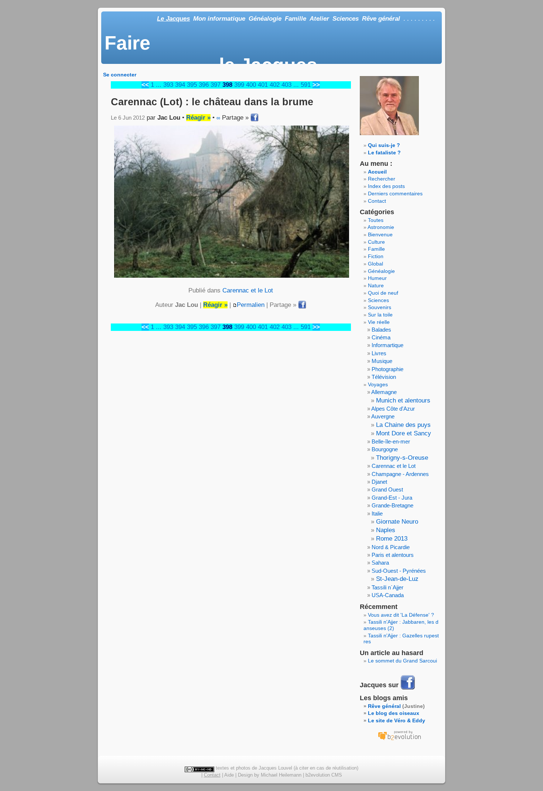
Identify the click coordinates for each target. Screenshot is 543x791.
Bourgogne (385, 449)
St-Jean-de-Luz (397, 578)
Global (375, 264)
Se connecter (119, 75)
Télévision (384, 377)
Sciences (345, 18)
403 (286, 84)
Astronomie (381, 227)
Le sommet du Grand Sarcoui (402, 661)
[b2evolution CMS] (399, 740)
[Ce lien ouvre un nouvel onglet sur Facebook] (407, 688)
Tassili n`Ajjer (387, 587)
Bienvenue (380, 234)
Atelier (319, 18)
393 (168, 84)
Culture (376, 242)
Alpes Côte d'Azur (393, 408)
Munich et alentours (403, 400)
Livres (379, 353)
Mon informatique (219, 18)
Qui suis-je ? (384, 145)
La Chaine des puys (403, 424)
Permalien (250, 304)
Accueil (377, 172)
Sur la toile (380, 315)
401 (263, 84)
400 (251, 84)
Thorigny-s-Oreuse (402, 457)
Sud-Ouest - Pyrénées (399, 571)
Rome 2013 (391, 538)
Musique (382, 361)
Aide (229, 775)
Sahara (380, 562)
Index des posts (386, 186)
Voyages (378, 384)
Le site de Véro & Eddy (396, 720)
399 (239, 84)
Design (245, 775)
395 (192, 84)
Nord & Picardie (391, 547)
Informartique (387, 345)
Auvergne (383, 416)
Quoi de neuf (383, 293)
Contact (377, 201)
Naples (385, 530)
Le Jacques (173, 18)
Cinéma (381, 337)
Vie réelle (379, 322)
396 (204, 84)
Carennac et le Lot (247, 290)
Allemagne (384, 392)
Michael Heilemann (281, 775)
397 (216, 84)
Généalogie (265, 18)
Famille (295, 18)
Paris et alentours (393, 555)
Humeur (377, 278)
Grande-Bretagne (392, 505)
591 (306, 84)
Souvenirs (379, 307)
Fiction (375, 256)
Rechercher (381, 179)
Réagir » (198, 117)
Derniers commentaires (395, 193)
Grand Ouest (387, 489)
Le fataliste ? (384, 152)
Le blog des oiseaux (393, 713)
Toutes (375, 220)
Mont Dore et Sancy (403, 433)
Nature (376, 285)
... (158, 84)
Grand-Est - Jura (392, 497)
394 (180, 84)
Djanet (379, 482)
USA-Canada (388, 595)
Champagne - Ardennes (400, 474)
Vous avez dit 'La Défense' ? (401, 615)
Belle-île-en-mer (391, 441)
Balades (381, 329)
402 (275, 84)
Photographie (387, 369)
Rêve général (381, 18)
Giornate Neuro (397, 521)
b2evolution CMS (323, 775)
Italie (377, 513)
